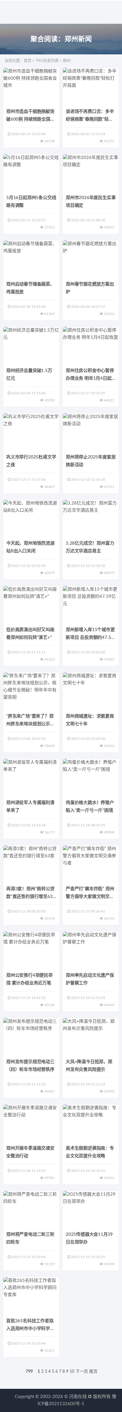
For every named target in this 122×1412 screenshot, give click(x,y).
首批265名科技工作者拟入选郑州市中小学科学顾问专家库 (30, 1329)
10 (72, 1372)
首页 (27, 61)
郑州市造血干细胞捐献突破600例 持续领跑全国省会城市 (30, 119)
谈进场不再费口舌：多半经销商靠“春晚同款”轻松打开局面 (90, 119)
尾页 (93, 1372)
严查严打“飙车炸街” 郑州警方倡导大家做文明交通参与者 (90, 897)
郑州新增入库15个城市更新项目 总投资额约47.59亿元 (90, 637)
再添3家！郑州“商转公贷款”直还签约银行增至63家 (30, 897)
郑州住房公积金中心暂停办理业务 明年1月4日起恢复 (90, 378)
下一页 (82, 1372)
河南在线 (78, 1396)
